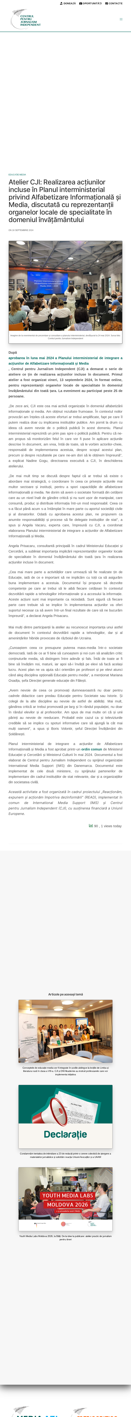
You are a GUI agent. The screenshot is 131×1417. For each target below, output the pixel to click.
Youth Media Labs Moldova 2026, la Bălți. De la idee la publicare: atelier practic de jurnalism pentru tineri (65, 1238)
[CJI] (26, 19)
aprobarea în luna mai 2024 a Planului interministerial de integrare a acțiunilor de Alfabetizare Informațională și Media (65, 360)
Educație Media (17, 175)
